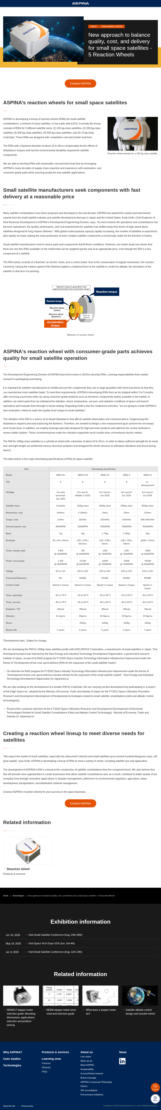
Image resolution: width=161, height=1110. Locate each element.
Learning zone (51, 1058)
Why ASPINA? (12, 1052)
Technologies (18, 896)
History (83, 1086)
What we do (86, 1061)
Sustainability (87, 1069)
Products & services (55, 1052)
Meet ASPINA (87, 1065)
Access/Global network (91, 1073)
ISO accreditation (89, 1090)
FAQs (44, 1071)
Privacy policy (27, 1106)
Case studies (12, 1058)
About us (86, 1052)
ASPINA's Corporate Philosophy (96, 1082)
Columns (46, 1063)
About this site (9, 1106)
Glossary (46, 1067)
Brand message (88, 1077)
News (123, 1052)
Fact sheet (85, 1056)
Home (5, 896)
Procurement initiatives (91, 1094)
